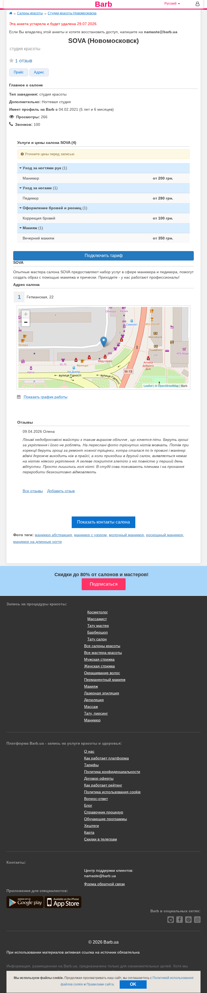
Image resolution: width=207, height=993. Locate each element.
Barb (103, 4)
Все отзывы (33, 491)
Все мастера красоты (103, 652)
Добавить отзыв (61, 491)
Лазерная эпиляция (101, 693)
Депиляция (94, 700)
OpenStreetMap (168, 385)
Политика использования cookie (112, 792)
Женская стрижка (99, 666)
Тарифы (91, 765)
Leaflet (148, 385)
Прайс (19, 72)
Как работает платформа (106, 758)
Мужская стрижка (99, 659)
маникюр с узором (90, 535)
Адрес (39, 72)
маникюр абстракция (53, 535)
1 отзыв (23, 60)
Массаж (91, 706)
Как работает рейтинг (103, 785)
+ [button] (25, 314)
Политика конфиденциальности (112, 771)
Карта (89, 832)
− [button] (25, 322)
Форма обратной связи (104, 884)
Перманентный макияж (104, 679)
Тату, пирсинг (96, 713)
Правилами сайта (100, 984)
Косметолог (97, 612)
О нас (89, 751)
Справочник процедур (103, 812)
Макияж (91, 686)
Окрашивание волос (102, 673)
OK (133, 984)
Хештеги (91, 825)
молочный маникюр (126, 535)
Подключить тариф (104, 255)
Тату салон (97, 639)
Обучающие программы (105, 819)
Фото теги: (23, 535)
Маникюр (92, 720)
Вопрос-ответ (96, 798)
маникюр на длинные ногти (37, 541)
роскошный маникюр (164, 535)
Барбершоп (97, 632)
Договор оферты (98, 778)
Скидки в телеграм (100, 839)
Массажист (97, 619)
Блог (88, 805)
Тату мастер (98, 625)
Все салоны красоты (102, 646)
